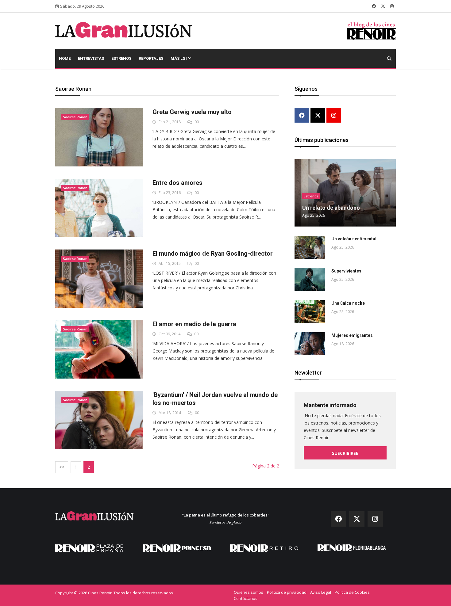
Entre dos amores (177, 182)
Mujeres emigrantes (352, 335)
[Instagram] (333, 116)
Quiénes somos (248, 592)
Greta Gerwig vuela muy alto (192, 112)
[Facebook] (302, 116)
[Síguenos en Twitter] (383, 6)
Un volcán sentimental (353, 238)
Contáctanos (245, 598)
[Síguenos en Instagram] (392, 6)
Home (65, 58)
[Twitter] (317, 116)
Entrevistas (91, 58)
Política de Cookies (352, 592)
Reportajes (151, 58)
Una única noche (348, 303)
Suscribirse (345, 453)
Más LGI (179, 58)
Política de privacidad (286, 592)
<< (61, 467)
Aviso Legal (320, 592)
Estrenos (121, 58)
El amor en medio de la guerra (194, 324)
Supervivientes (346, 271)
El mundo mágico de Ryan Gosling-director (212, 253)
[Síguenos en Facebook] (374, 6)
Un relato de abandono (331, 207)
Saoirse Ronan (75, 117)
